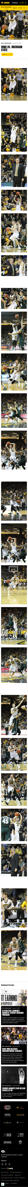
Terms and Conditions (7, 1175)
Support (15, 8)
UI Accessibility (5, 1183)
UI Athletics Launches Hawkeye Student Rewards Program (13, 1012)
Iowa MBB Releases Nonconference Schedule (12, 1050)
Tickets (20, 8)
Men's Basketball (6, 43)
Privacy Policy (4, 1172)
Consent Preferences (16, 1172)
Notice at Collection (19, 1178)
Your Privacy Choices (7, 1178)
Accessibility (14, 1183)
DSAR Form (18, 1175)
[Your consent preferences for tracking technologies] (2, 1184)
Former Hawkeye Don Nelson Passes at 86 (13, 1089)
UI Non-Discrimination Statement (10, 1180)
